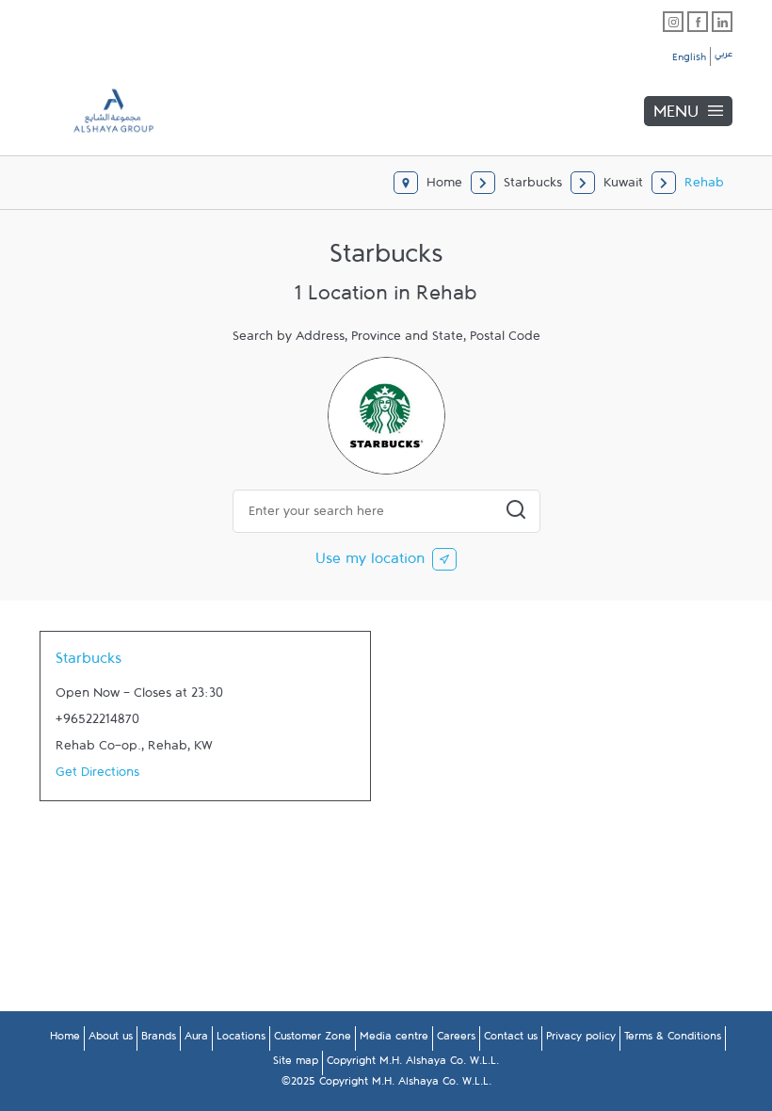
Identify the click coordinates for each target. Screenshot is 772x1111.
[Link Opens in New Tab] (673, 21)
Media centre (394, 1039)
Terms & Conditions (672, 1039)
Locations (241, 1039)
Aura (196, 1039)
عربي (723, 56)
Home (65, 1039)
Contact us (511, 1039)
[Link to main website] (100, 110)
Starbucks (88, 663)
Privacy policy (581, 1039)
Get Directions (97, 775)
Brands (158, 1039)
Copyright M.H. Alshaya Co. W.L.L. (413, 1063)
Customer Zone (312, 1039)
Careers (456, 1039)
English (689, 60)
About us (110, 1039)
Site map (295, 1063)
